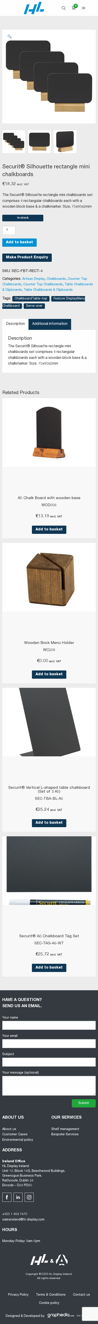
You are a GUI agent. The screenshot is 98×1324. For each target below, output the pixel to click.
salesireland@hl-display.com (23, 1219)
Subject (8, 1054)
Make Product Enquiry (27, 258)
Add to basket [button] (49, 530)
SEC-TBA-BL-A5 (49, 799)
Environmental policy (17, 1140)
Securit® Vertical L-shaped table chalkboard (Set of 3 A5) (49, 790)
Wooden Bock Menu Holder (49, 643)
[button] (10, 37)
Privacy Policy (18, 1295)
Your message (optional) (20, 1073)
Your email (10, 1036)
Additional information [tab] (49, 324)
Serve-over (34, 306)
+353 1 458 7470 (14, 1214)
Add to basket (19, 242)
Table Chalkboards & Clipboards (48, 290)
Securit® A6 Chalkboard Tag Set (49, 936)
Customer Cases (15, 1134)
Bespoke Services (65, 1134)
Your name (10, 1017)
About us (9, 1129)
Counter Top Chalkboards (43, 284)
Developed (32, 1316)
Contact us (81, 1295)
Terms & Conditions (51, 1295)
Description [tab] (15, 324)
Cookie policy (49, 1303)
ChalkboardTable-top (31, 298)
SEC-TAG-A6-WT (49, 943)
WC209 (49, 650)
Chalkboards (56, 279)
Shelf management (65, 1129)
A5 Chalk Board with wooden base (49, 498)
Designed (13, 1316)
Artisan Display (33, 279)
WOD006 (49, 505)
